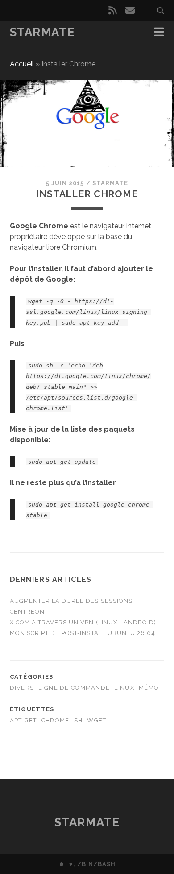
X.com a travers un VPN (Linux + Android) (83, 622)
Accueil (22, 64)
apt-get (23, 720)
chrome (55, 720)
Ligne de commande (74, 687)
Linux (124, 687)
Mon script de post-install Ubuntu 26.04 (83, 633)
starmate (110, 183)
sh (78, 720)
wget (96, 720)
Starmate (42, 32)
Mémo (149, 687)
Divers (22, 687)
